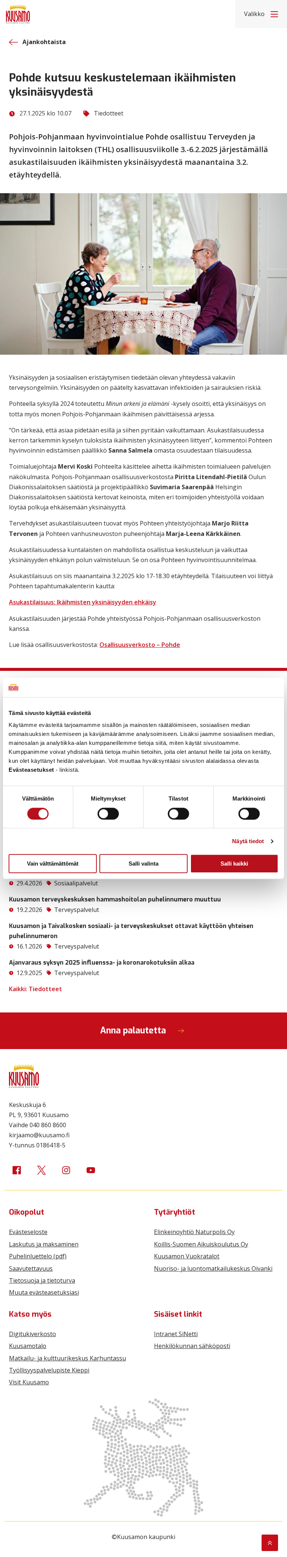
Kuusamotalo (27, 1346)
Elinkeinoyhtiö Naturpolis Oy (194, 1232)
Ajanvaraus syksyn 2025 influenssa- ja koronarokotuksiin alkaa (101, 962)
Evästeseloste (28, 1232)
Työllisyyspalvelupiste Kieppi (49, 1370)
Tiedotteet (108, 113)
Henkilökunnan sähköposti (192, 1346)
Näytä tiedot (248, 841)
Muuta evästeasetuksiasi (44, 1292)
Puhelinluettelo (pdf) (38, 1256)
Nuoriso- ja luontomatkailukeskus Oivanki (213, 1268)
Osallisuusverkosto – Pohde (139, 645)
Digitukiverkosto (32, 1334)
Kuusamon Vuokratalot (186, 1256)
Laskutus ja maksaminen (43, 1244)
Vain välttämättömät (52, 863)
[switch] (108, 814)
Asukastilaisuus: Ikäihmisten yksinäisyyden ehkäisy (82, 602)
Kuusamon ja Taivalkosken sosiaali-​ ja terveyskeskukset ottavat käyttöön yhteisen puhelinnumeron (131, 931)
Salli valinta (143, 863)
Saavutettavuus (31, 1268)
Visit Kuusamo (29, 1382)
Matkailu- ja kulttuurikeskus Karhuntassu (67, 1358)
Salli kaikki (234, 863)
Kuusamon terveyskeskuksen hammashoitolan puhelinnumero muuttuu (115, 899)
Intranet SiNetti (176, 1334)
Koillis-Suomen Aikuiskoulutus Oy (201, 1244)
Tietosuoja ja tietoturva (42, 1280)
